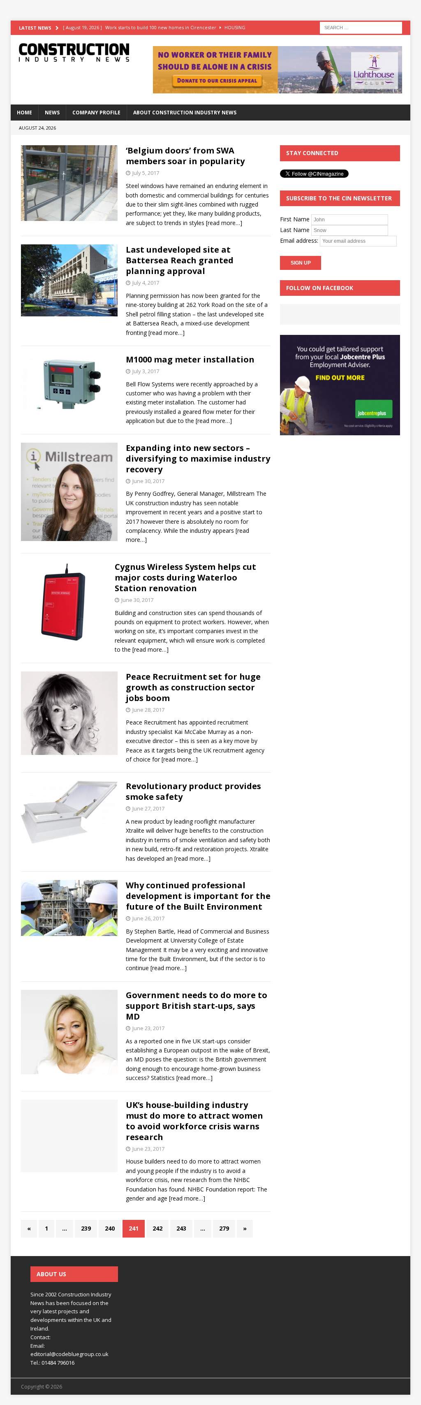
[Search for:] (361, 27)
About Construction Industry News (184, 112)
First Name (295, 219)
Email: (37, 1345)
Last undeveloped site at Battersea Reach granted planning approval (180, 260)
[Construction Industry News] (74, 52)
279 (224, 1228)
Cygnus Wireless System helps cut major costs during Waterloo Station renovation (185, 577)
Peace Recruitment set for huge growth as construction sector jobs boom (193, 687)
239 (86, 1228)
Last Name (295, 230)
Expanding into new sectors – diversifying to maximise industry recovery (198, 458)
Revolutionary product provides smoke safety (193, 791)
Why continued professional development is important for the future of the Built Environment (198, 896)
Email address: (300, 240)
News (52, 112)
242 (157, 1228)
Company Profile (96, 112)
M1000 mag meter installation (190, 359)
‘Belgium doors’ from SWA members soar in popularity (185, 156)
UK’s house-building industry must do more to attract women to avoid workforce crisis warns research (194, 1121)
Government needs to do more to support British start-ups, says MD (196, 1005)
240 (110, 1228)
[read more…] (224, 223)
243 (181, 1228)
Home (24, 112)
